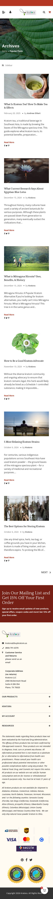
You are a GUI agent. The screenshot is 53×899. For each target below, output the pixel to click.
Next (44, 572)
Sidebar (8, 65)
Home (4, 51)
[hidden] (3, 12)
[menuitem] (23, 859)
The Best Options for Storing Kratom (24, 526)
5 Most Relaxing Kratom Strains (22, 442)
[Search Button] (44, 12)
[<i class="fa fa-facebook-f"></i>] (27, 859)
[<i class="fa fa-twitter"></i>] (30, 859)
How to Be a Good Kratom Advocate (24, 361)
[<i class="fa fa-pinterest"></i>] (23, 859)
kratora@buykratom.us (16, 643)
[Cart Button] (50, 12)
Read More (9, 142)
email (7, 662)
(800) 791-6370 (11, 648)
